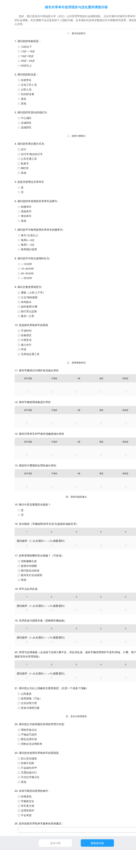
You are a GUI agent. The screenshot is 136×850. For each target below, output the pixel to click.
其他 (23, 103)
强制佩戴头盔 (29, 561)
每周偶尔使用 (29, 249)
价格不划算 (27, 763)
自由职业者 (27, 94)
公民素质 (26, 694)
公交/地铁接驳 (29, 297)
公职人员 (26, 89)
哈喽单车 (26, 207)
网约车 (25, 168)
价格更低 (26, 796)
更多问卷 (55, 843)
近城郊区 (26, 123)
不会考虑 (26, 815)
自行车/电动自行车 (32, 154)
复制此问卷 (97, 843)
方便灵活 (26, 340)
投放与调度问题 (30, 708)
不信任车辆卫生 (30, 777)
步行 (23, 149)
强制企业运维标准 (31, 744)
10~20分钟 (27, 268)
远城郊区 (26, 127)
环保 (23, 349)
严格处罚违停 (29, 734)
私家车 (25, 163)
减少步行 (26, 344)
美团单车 (26, 211)
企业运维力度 (29, 703)
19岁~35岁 (27, 56)
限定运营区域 (29, 739)
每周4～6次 (27, 240)
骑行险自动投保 (30, 570)
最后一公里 (27, 316)
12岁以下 (26, 47)
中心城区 (26, 118)
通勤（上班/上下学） (33, 292)
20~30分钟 (27, 273)
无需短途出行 (29, 772)
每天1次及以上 (29, 235)
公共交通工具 (29, 159)
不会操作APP (29, 768)
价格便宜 (26, 335)
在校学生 (26, 80)
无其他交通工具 (30, 354)
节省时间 (26, 330)
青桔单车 (26, 216)
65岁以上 (26, 65)
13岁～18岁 (28, 51)
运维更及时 (27, 810)
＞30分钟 (26, 278)
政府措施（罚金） (31, 698)
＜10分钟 (26, 264)
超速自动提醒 (29, 566)
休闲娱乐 (26, 302)
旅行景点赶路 (29, 311)
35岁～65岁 (28, 61)
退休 (23, 99)
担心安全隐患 (29, 758)
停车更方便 (27, 806)
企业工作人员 (29, 84)
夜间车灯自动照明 (31, 575)
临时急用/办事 (29, 306)
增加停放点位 (29, 730)
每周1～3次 (27, 244)
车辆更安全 (27, 801)
